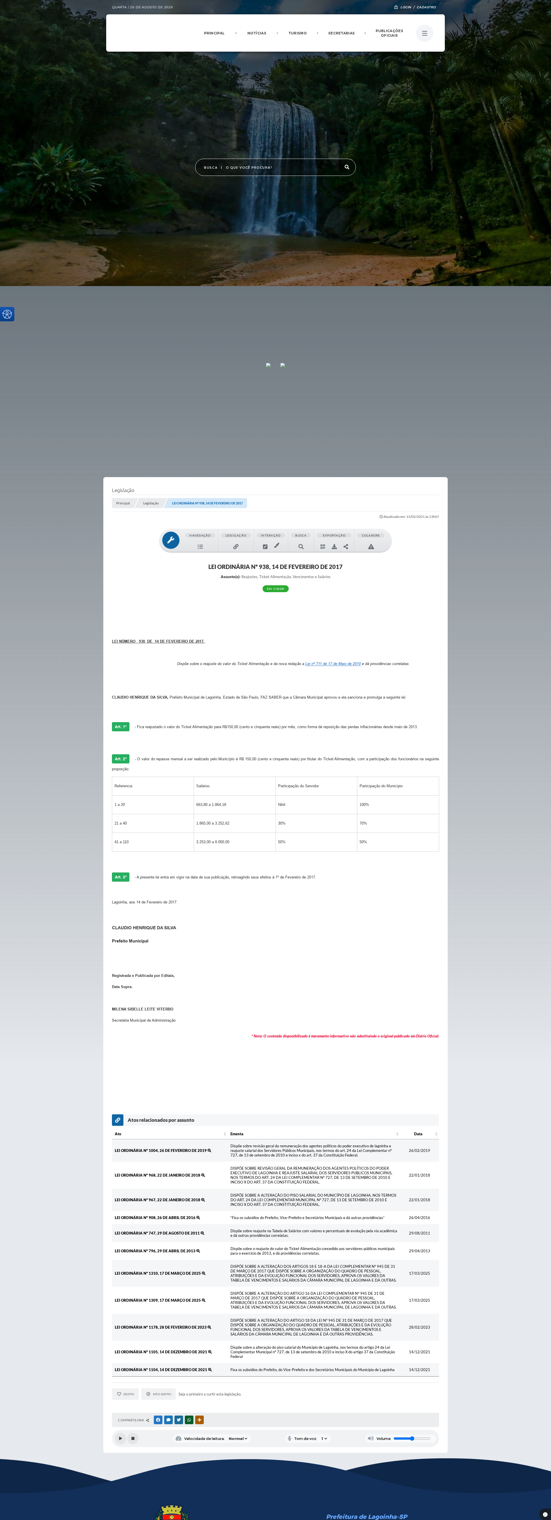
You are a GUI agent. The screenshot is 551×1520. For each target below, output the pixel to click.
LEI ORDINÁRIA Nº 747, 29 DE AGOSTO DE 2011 (158, 1233)
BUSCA (211, 168)
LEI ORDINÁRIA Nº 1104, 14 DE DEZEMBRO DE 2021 (161, 1369)
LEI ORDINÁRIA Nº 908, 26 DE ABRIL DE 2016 (155, 1217)
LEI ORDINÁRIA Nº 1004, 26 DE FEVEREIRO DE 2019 (161, 1150)
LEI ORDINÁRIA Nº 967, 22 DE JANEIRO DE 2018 (158, 1200)
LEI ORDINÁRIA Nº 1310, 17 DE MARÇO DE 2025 (158, 1273)
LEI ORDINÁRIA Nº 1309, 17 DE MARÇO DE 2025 (158, 1300)
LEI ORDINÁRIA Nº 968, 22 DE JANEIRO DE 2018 (158, 1175)
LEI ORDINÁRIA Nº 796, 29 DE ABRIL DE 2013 (155, 1251)
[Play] (120, 1438)
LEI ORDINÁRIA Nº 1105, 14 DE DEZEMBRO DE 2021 (161, 1352)
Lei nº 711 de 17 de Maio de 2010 (333, 664)
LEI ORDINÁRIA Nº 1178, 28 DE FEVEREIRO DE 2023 (161, 1327)
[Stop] (133, 1438)
